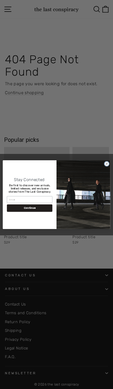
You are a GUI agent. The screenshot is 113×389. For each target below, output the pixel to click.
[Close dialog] (106, 163)
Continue (30, 208)
